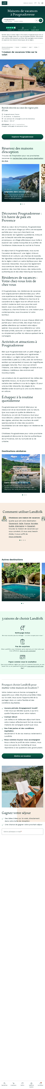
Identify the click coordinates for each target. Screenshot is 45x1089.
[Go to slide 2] (22, 204)
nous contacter (15, 537)
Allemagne (19, 526)
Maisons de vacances (7, 47)
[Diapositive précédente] (2, 82)
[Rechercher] (40, 20)
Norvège (34, 523)
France (17, 47)
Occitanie (24, 47)
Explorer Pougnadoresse (22, 137)
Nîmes (35, 47)
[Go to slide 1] (21, 204)
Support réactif (35, 29)
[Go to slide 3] (24, 204)
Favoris (22, 1085)
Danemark (13, 523)
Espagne (30, 526)
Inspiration (13, 1085)
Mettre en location (31, 1086)
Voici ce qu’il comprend (27, 651)
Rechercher (4, 1085)
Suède (11, 526)
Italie (21, 523)
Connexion (40, 1085)
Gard (30, 47)
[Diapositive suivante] (42, 82)
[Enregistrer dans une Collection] (41, 63)
